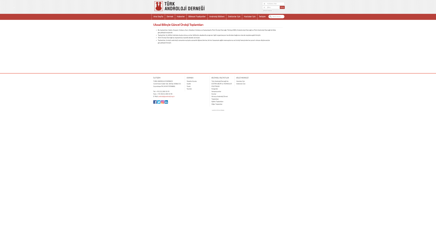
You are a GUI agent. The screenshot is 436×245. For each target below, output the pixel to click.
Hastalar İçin (250, 17)
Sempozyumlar (216, 91)
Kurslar (214, 94)
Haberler (181, 17)
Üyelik (189, 84)
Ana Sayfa (158, 17)
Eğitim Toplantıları (217, 101)
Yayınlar (189, 89)
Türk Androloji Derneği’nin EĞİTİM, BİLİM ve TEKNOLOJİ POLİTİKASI (222, 83)
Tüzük (189, 86)
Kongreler (215, 89)
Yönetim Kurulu (192, 81)
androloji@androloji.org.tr (166, 96)
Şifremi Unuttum (267, 10)
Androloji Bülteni (216, 17)
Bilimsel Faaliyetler (197, 17)
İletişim (262, 17)
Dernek (170, 17)
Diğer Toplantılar (217, 104)
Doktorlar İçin (234, 17)
